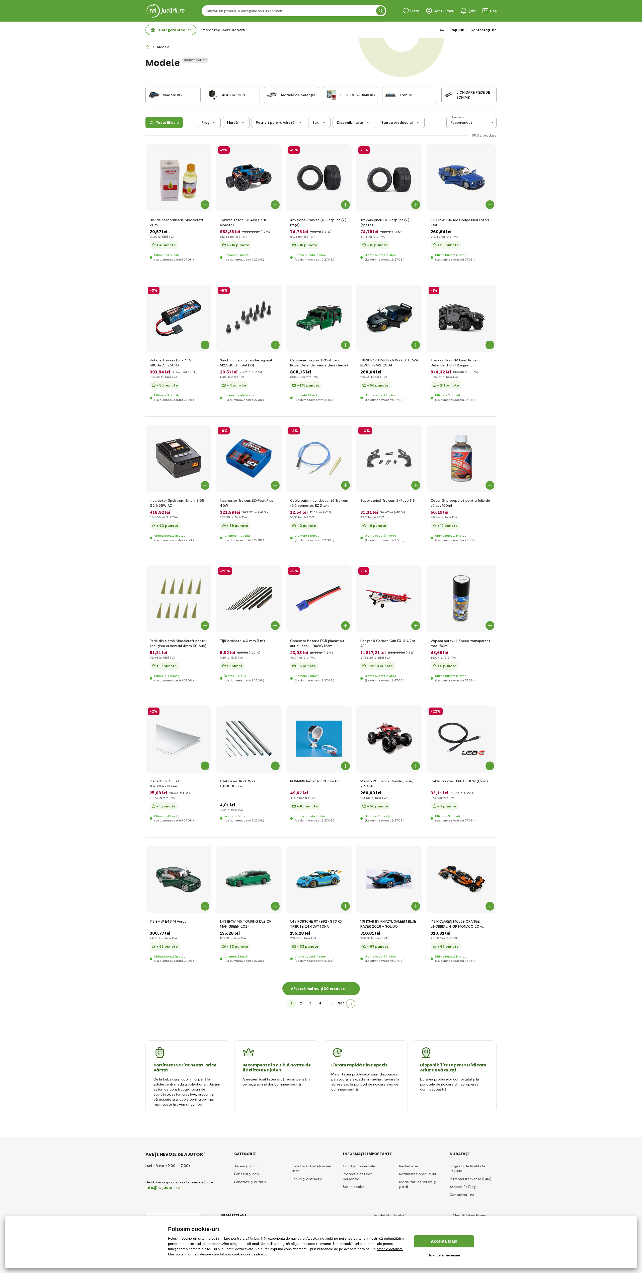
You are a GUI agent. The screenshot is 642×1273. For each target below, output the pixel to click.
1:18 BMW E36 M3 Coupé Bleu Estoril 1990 (460, 222)
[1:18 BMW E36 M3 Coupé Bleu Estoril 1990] (461, 177)
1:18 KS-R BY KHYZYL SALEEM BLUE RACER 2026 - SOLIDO (388, 924)
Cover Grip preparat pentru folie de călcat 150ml (460, 503)
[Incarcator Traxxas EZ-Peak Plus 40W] (249, 458)
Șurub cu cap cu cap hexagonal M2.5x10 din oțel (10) (246, 362)
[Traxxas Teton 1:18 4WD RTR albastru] (249, 177)
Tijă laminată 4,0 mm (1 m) (242, 641)
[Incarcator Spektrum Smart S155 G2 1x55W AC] (178, 458)
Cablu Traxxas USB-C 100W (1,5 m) (459, 781)
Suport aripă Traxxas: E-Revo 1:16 (387, 500)
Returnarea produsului (417, 1174)
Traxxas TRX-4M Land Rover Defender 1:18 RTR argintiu (454, 362)
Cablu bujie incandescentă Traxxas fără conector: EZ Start (319, 503)
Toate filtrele (167, 122)
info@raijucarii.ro (162, 1187)
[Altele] (350, 1003)
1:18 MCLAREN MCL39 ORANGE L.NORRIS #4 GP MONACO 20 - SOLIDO (456, 924)
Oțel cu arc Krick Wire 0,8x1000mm (238, 783)
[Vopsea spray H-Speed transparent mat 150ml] (461, 598)
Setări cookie (354, 1186)
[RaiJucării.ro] (147, 46)
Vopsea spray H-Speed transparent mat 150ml (460, 643)
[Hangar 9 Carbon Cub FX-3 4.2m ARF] (389, 598)
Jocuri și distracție (307, 1179)
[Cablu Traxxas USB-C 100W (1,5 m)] (461, 739)
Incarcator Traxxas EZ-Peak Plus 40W (246, 503)
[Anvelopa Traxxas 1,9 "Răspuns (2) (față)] (319, 177)
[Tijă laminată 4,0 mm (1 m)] (249, 598)
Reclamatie (408, 1166)
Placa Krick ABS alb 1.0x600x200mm (165, 783)
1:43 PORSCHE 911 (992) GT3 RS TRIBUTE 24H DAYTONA (316, 924)
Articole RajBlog (463, 1186)
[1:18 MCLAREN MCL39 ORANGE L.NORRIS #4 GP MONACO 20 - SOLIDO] (461, 879)
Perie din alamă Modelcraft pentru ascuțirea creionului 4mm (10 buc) (178, 643)
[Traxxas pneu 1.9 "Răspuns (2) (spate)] (389, 177)
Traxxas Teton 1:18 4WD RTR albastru (243, 222)
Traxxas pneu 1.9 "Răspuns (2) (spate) (384, 222)
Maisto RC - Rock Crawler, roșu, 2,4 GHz (386, 783)
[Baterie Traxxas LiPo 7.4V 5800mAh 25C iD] (178, 318)
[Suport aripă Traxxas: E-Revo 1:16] (389, 458)
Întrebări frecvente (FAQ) (470, 1179)
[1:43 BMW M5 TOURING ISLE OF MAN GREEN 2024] (249, 879)
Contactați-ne (483, 30)
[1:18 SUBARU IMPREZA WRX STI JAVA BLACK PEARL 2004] (389, 318)
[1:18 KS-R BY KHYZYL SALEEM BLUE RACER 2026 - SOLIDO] (389, 879)
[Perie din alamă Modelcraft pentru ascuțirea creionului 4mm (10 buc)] (178, 598)
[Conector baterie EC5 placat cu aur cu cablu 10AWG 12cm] (319, 598)
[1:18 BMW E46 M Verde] (178, 879)
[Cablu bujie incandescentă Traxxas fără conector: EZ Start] (319, 458)
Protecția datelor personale (357, 1176)
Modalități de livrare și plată (417, 1184)
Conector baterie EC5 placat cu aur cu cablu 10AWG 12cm (317, 643)
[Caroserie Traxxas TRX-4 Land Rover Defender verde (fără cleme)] (319, 318)
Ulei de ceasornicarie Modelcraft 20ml (176, 222)
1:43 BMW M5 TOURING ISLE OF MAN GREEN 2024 (245, 924)
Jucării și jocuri (246, 1166)
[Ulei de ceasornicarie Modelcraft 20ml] (178, 177)
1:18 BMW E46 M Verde (168, 921)
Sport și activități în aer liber (311, 1168)
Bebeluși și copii (247, 1174)
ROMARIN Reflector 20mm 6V (315, 781)
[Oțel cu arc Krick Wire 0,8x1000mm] (249, 739)
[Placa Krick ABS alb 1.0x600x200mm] (178, 739)
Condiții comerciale (359, 1166)
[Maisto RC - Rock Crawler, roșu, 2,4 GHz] (389, 739)
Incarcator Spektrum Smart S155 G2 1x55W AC (177, 503)
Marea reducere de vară (223, 30)
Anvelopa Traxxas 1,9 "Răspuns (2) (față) (318, 222)
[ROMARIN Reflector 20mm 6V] (319, 739)
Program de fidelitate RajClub (467, 1168)
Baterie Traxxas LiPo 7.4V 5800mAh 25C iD (171, 362)
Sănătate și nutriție (250, 1182)
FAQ (441, 30)
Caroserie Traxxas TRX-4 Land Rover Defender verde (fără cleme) (319, 362)
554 (341, 1003)
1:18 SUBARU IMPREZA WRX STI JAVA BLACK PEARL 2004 (389, 362)
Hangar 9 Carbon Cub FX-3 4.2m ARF (387, 643)
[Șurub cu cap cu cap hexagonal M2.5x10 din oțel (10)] (249, 318)
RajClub (457, 30)
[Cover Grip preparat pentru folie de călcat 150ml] (461, 458)
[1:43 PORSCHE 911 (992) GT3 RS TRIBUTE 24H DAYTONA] (319, 879)
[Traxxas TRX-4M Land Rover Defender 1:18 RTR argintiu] (461, 318)
